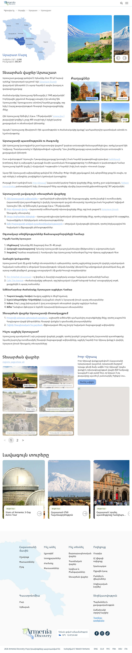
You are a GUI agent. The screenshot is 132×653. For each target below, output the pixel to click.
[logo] (9, 3)
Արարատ (33, 10)
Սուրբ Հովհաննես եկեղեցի (21, 216)
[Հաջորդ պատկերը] (124, 58)
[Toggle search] (121, 3)
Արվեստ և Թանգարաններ (77, 570)
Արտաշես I (58, 116)
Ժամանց (48, 563)
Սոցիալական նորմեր (100, 585)
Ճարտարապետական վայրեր (78, 555)
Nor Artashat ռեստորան (19, 276)
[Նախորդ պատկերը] (118, 58)
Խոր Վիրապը (39, 182)
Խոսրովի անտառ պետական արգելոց (27, 317)
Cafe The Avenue (15, 280)
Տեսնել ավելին (87, 382)
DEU (120, 649)
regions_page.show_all (13, 362)
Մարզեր (21, 10)
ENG (96, 649)
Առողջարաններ (52, 558)
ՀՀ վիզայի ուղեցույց (98, 559)
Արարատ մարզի (48, 81)
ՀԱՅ (102, 649)
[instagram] (102, 633)
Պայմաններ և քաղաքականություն (103, 603)
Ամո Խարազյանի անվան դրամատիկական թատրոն (35, 223)
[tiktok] (107, 633)
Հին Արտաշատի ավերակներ (22, 198)
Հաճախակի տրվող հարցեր (100, 611)
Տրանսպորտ (99, 566)
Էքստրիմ (48, 553)
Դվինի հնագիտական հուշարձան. (25, 325)
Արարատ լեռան (110, 209)
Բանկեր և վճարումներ (99, 577)
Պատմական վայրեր (75, 562)
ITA (126, 649)
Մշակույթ (24, 557)
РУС (108, 649)
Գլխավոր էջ (9, 10)
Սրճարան (24, 607)
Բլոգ (21, 566)
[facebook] (96, 633)
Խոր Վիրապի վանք (17, 209)
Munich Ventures (83, 649)
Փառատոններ (26, 561)
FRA (114, 649)
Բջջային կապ (100, 571)
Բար (21, 602)
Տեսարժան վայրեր (78, 576)
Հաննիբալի (114, 159)
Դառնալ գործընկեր (98, 619)
